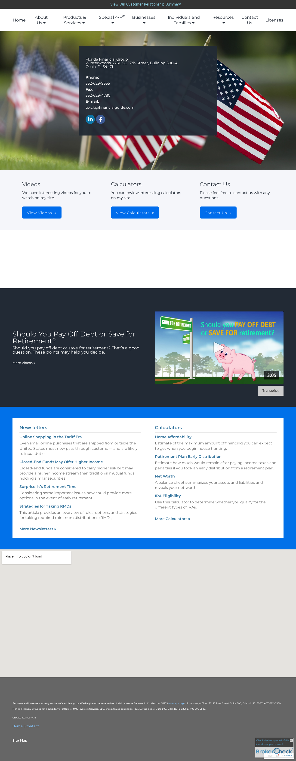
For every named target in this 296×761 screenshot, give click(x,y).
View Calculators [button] (133, 213)
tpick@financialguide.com (110, 107)
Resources (223, 17)
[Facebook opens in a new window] (100, 120)
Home (19, 20)
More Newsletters (37, 529)
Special (112, 17)
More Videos (23, 362)
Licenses (274, 20)
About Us (41, 20)
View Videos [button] (39, 213)
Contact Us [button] (216, 213)
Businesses (143, 17)
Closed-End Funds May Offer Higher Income (61, 462)
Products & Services (74, 20)
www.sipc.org (176, 703)
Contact (32, 726)
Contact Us (249, 20)
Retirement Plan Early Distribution (188, 456)
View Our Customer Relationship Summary (145, 4)
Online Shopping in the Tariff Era (50, 437)
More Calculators (172, 519)
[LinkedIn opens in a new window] (90, 120)
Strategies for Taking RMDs (45, 506)
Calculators (168, 427)
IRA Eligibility (168, 496)
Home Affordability (173, 437)
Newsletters (33, 427)
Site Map (19, 740)
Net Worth (165, 476)
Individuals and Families (184, 20)
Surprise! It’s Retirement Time (48, 486)
